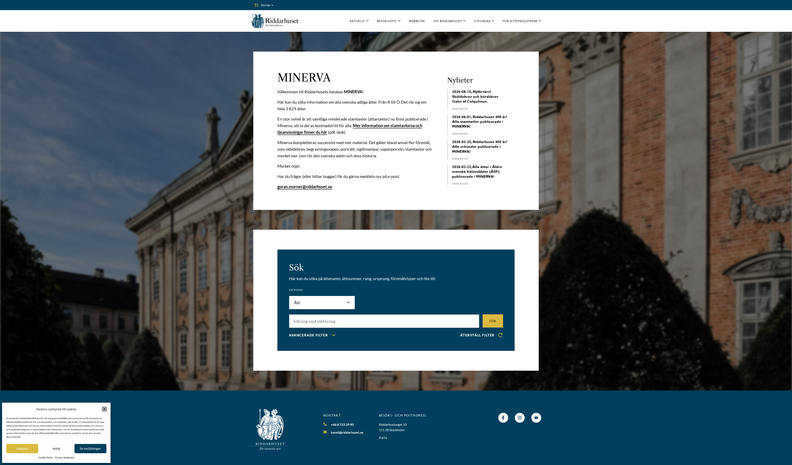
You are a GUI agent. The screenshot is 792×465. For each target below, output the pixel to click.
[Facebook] (503, 418)
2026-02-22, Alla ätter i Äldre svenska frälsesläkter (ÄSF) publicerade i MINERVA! (477, 171)
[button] (104, 409)
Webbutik (417, 21)
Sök (493, 320)
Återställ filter (477, 335)
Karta (383, 437)
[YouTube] (536, 418)
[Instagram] (520, 418)
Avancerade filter (308, 335)
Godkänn (22, 448)
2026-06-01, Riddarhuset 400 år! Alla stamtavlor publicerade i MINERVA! (479, 121)
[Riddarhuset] (275, 20)
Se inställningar (90, 448)
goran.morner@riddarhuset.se (304, 186)
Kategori (296, 289)
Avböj (56, 448)
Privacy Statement (64, 457)
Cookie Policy (45, 457)
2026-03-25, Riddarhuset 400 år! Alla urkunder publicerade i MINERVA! (479, 146)
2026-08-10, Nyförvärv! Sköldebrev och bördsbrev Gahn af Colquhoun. (475, 96)
